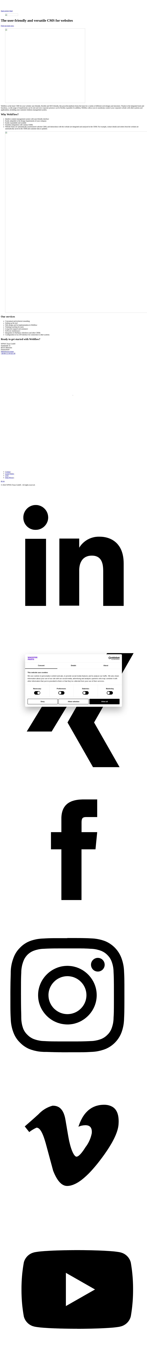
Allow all (104, 701)
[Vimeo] (73, 1213)
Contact (7, 472)
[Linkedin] (73, 631)
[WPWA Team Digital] (8, 9)
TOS (7, 476)
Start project (5, 11)
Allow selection (73, 701)
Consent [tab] (41, 665)
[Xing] (73, 776)
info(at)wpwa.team (7, 351)
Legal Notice (9, 474)
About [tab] (105, 665)
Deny (43, 701)
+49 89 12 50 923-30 (8, 353)
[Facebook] (73, 922)
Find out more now (7, 26)
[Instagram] (73, 1068)
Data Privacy (9, 478)
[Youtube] (73, 1359)
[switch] (61, 693)
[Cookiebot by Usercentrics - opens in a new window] (110, 658)
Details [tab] (73, 665)
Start (11, 11)
